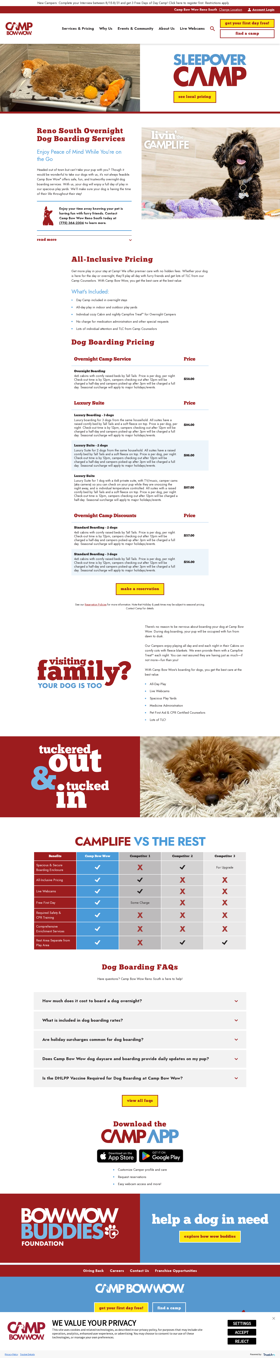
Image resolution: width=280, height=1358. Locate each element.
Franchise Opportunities (176, 1270)
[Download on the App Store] (117, 1156)
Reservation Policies (95, 604)
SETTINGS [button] (242, 1323)
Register (237, 3)
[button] (274, 1318)
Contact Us (139, 1270)
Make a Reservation (140, 589)
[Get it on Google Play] (161, 1155)
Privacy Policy (11, 1354)
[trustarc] (269, 1354)
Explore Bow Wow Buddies (210, 1237)
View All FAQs (140, 1101)
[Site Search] (212, 28)
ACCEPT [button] (242, 1332)
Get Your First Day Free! (247, 23)
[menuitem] (78, 28)
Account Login (263, 9)
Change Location (230, 9)
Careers (117, 1270)
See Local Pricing (194, 97)
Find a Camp (247, 34)
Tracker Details (27, 1354)
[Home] (19, 28)
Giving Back (93, 1270)
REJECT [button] (242, 1341)
